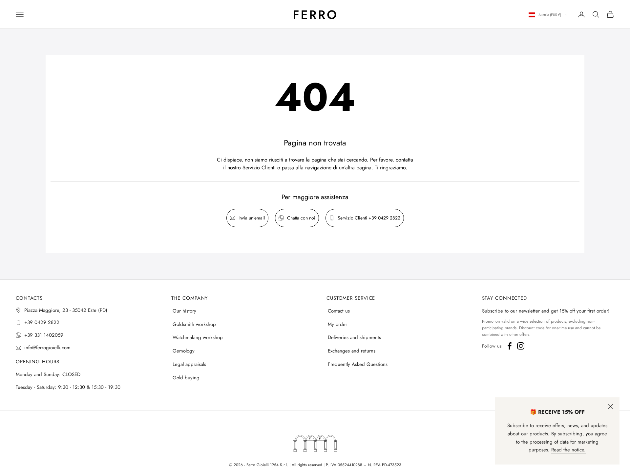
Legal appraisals (189, 364)
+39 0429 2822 (41, 322)
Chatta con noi (301, 218)
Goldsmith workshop (194, 324)
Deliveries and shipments (354, 337)
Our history (184, 310)
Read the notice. (568, 449)
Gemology (184, 350)
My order (337, 324)
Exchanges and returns (351, 350)
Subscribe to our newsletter (511, 310)
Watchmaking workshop (198, 337)
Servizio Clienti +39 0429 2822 (369, 218)
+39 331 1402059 (43, 335)
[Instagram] (520, 346)
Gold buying (186, 377)
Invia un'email (252, 218)
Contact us (339, 310)
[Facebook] (509, 346)
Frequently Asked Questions (358, 364)
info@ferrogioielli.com (47, 347)
